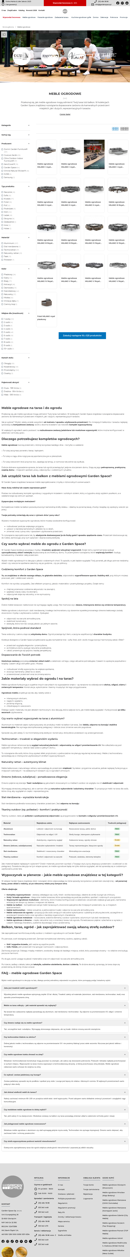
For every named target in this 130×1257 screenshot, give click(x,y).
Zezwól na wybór (57, 639)
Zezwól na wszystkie (43, 639)
